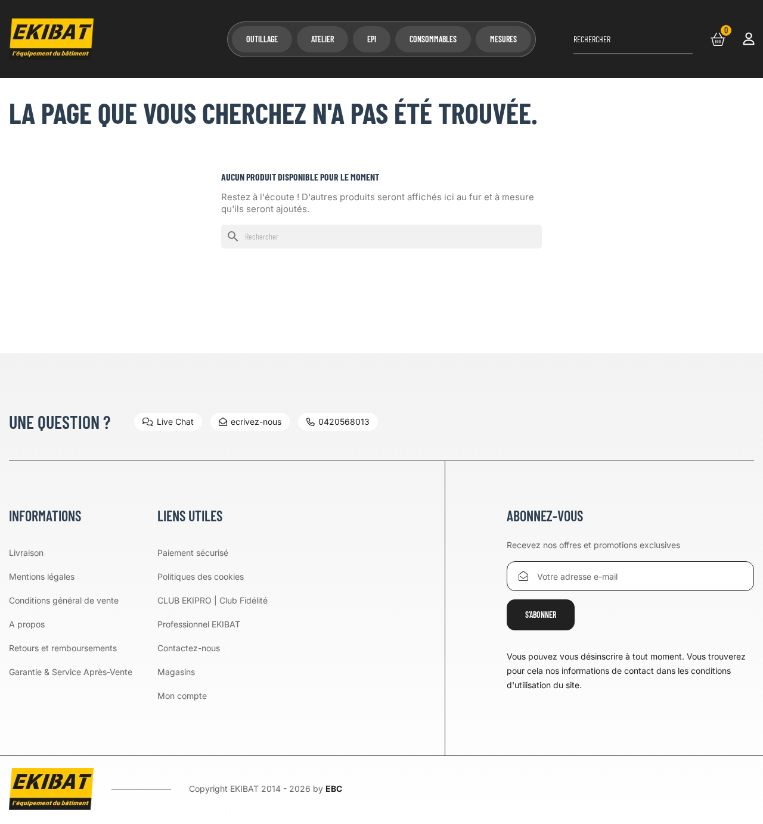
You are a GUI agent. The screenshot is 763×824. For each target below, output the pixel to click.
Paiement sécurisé (192, 553)
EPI (371, 39)
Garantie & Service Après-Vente (70, 672)
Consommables (433, 39)
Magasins (176, 672)
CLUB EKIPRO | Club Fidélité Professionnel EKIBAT (212, 612)
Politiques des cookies (200, 576)
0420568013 (344, 421)
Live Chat (175, 421)
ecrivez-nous (256, 421)
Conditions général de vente (64, 600)
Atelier (322, 39)
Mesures (503, 39)
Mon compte (182, 696)
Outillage (262, 39)
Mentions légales (42, 576)
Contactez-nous (188, 648)
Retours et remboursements (63, 648)
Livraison (26, 553)
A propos (27, 624)
